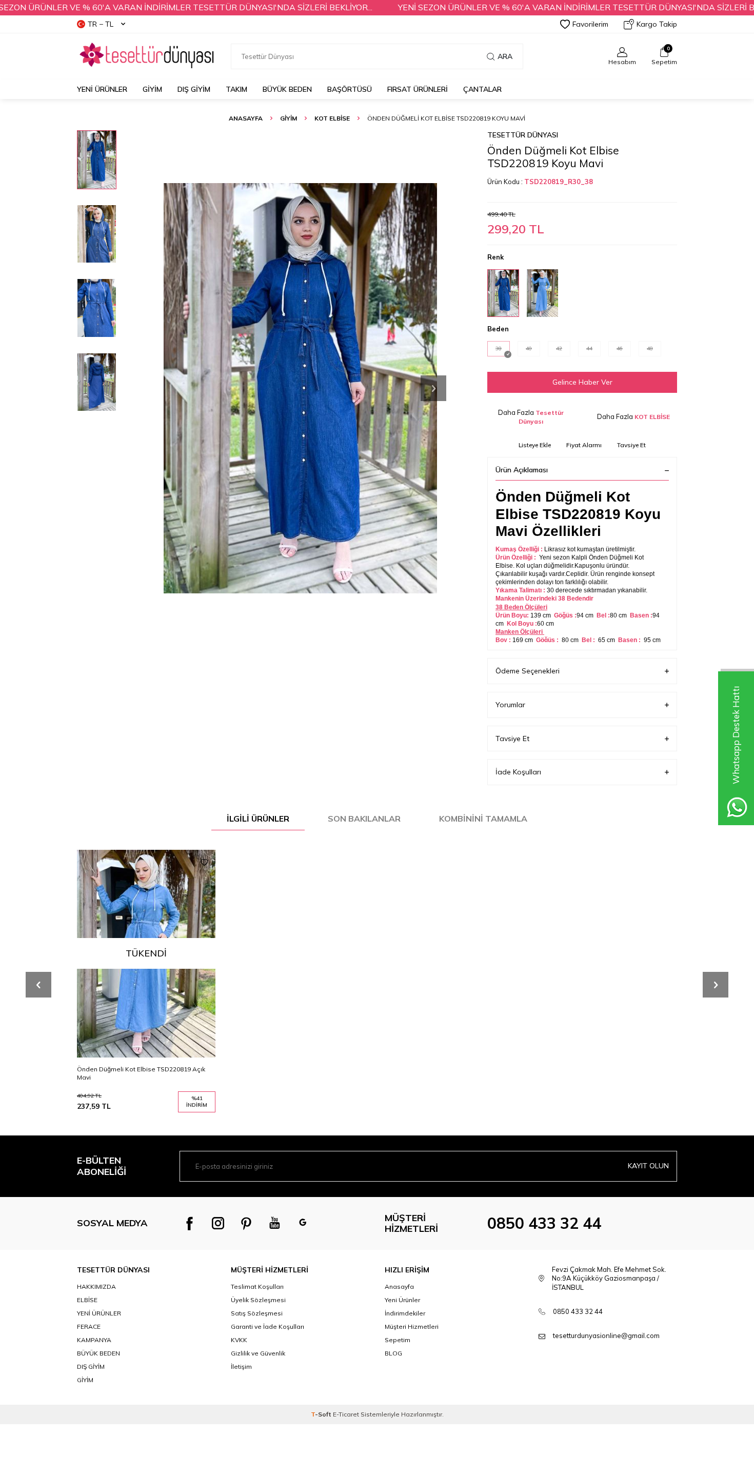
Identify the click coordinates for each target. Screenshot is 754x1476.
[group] (300, 388)
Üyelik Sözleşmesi (258, 1300)
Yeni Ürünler (102, 89)
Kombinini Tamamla (483, 818)
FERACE (89, 1326)
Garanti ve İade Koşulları (267, 1326)
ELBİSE (87, 1300)
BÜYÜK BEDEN (287, 89)
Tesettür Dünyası (522, 134)
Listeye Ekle (535, 445)
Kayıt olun (648, 1165)
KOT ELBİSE (332, 118)
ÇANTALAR (482, 89)
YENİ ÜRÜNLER (99, 1313)
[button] (433, 388)
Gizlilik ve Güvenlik (258, 1353)
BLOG (393, 1353)
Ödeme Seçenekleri (527, 670)
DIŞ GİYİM (193, 89)
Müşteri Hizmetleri (412, 1326)
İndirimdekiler (405, 1313)
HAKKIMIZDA (96, 1286)
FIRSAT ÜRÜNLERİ (417, 89)
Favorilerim (590, 24)
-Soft (322, 1414)
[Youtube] (274, 1223)
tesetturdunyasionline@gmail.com (606, 1335)
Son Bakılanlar (364, 818)
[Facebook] (190, 1223)
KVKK (239, 1340)
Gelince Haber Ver (582, 382)
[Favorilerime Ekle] (204, 862)
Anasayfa (246, 118)
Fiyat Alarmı (584, 445)
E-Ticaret (346, 1414)
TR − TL (100, 24)
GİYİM (152, 89)
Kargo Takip (657, 24)
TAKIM (236, 89)
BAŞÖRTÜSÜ (349, 89)
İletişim (241, 1366)
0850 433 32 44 (544, 1223)
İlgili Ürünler (258, 818)
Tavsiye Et (631, 445)
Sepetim (397, 1340)
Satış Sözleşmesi (257, 1313)
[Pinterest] (246, 1223)
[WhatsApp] (302, 1223)
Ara (505, 56)
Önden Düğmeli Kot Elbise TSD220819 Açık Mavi (141, 1073)
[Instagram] (218, 1223)
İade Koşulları (518, 771)
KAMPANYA (94, 1340)
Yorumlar (510, 704)
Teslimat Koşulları (257, 1286)
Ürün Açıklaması (521, 469)
